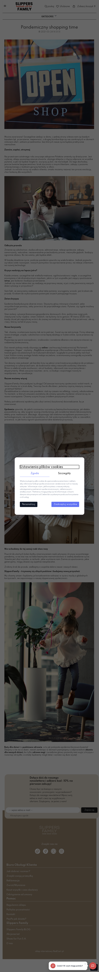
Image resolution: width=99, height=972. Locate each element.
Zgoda (35, 473)
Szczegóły (64, 473)
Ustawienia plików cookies (41, 467)
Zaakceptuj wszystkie (65, 504)
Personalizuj (28, 504)
